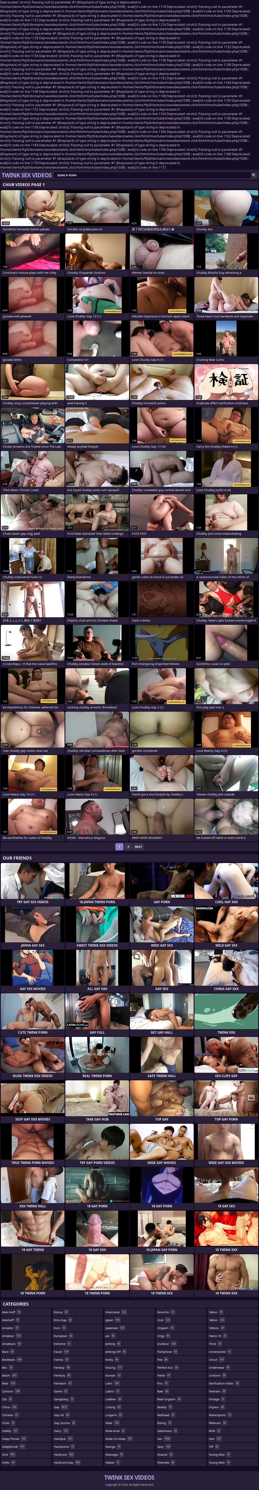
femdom (62, 1383)
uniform (217, 1375)
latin (112, 1383)
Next (138, 847)
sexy (163, 1447)
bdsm (9, 1375)
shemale (165, 1462)
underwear (219, 1367)
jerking (112, 1344)
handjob (63, 1439)
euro (59, 1328)
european (63, 1336)
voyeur (216, 1407)
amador (10, 1328)
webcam (217, 1423)
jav (110, 1336)
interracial (115, 1312)
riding (164, 1423)
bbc (7, 1367)
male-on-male (118, 1439)
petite (163, 1375)
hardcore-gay (67, 1462)
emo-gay (63, 1320)
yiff (213, 1447)
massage (114, 1454)
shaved (164, 1454)
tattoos (216, 1328)
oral (163, 1320)
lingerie (113, 1415)
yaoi (215, 1439)
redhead (165, 1415)
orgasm (165, 1328)
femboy (62, 1375)
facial (61, 1352)
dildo (8, 1462)
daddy (10, 1431)
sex (163, 1439)
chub (8, 1423)
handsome (64, 1447)
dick (8, 1454)
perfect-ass (167, 1367)
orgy (163, 1336)
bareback (11, 1359)
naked (112, 1462)
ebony (61, 1312)
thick (215, 1344)
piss (162, 1383)
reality (164, 1407)
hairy (61, 1431)
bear (8, 1383)
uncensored (220, 1352)
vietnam (217, 1391)
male (112, 1423)
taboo (215, 1312)
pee (162, 1359)
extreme (62, 1344)
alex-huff (11, 1312)
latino (112, 1391)
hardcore (63, 1454)
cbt (7, 1399)
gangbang (63, 1399)
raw (162, 1391)
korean (112, 1375)
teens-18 (217, 1336)
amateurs (11, 1344)
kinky (111, 1359)
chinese (10, 1415)
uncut (216, 1359)
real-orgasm (168, 1399)
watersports (220, 1415)
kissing (113, 1367)
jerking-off (115, 1352)
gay (60, 1407)
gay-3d (61, 1415)
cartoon (11, 1391)
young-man (219, 1454)
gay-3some (64, 1423)
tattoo (216, 1320)
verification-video (224, 1383)
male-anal (115, 1431)
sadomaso (167, 1431)
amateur (11, 1336)
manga (112, 1447)
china (9, 1407)
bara (8, 1352)
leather (113, 1399)
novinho (165, 1312)
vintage (216, 1399)
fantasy (62, 1367)
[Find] (254, 175)
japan (112, 1320)
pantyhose (167, 1352)
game (60, 1391)
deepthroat (13, 1447)
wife (214, 1431)
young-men (219, 1462)
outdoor (166, 1344)
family (61, 1359)
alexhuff (10, 1320)
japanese (114, 1328)
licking (112, 1407)
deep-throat (14, 1439)
